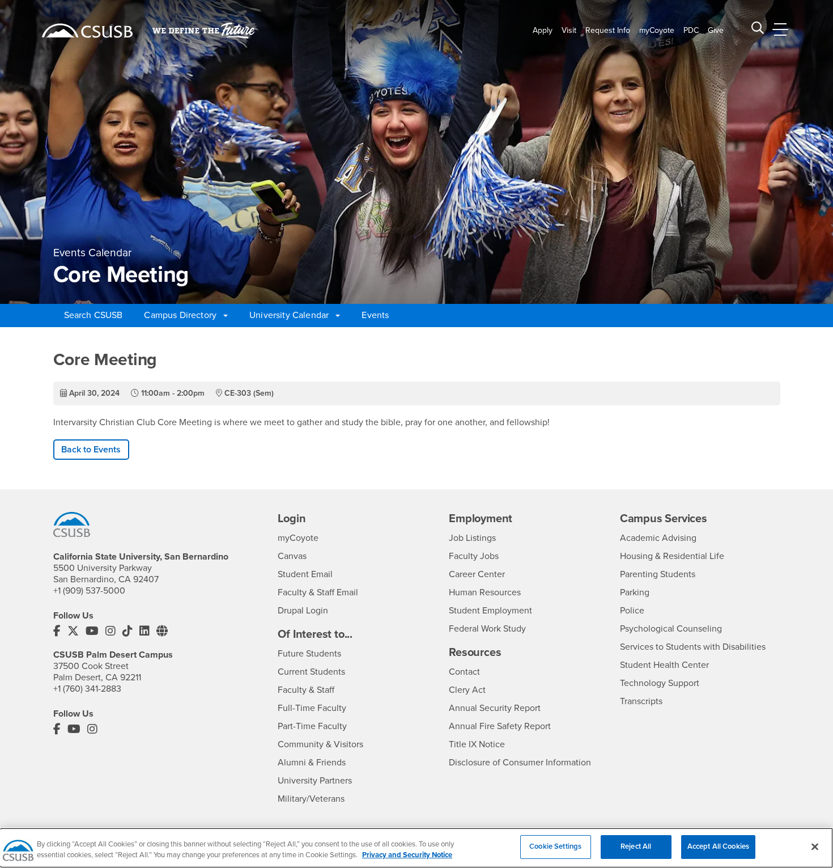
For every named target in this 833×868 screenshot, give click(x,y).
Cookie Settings (555, 846)
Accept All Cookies (718, 846)
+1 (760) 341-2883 (87, 689)
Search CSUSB (93, 315)
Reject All (635, 846)
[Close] (814, 846)
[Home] (87, 31)
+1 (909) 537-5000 (89, 590)
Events (375, 315)
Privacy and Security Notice (407, 855)
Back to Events (91, 449)
